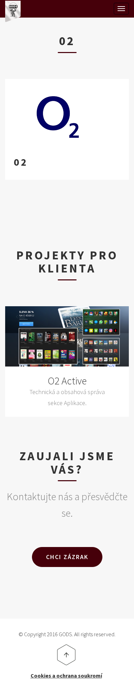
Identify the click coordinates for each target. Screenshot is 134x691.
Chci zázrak (67, 557)
